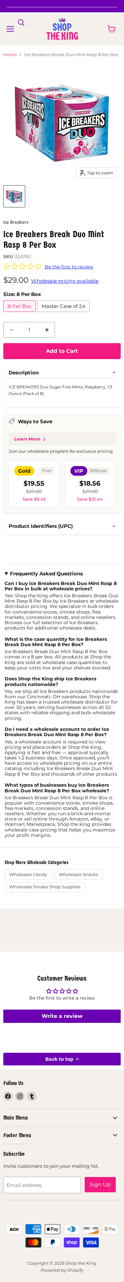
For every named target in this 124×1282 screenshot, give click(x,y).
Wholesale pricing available (65, 281)
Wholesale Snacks (78, 874)
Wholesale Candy (28, 874)
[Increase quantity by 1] (47, 330)
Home (10, 54)
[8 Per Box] (20, 313)
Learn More (27, 439)
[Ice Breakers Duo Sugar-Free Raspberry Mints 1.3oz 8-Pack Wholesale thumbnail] (14, 196)
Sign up (100, 1184)
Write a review (62, 1016)
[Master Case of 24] (64, 313)
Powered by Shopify (62, 1270)
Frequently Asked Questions (46, 574)
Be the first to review (69, 267)
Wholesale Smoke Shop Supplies (44, 886)
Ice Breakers (15, 222)
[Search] (21, 23)
